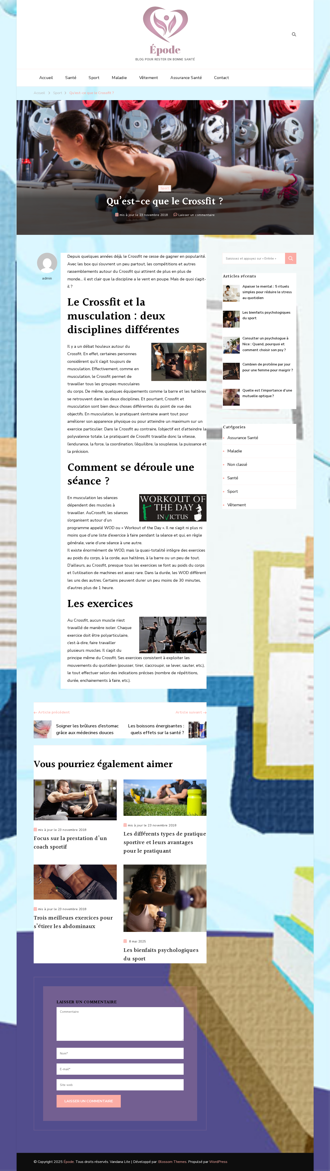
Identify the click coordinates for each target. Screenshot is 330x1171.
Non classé (237, 464)
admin (47, 278)
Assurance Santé (186, 77)
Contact (221, 77)
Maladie (119, 77)
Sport (94, 77)
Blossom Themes (172, 1161)
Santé (70, 77)
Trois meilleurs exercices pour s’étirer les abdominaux (73, 922)
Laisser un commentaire (196, 215)
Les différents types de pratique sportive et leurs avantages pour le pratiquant (164, 843)
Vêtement (148, 77)
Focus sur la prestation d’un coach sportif (70, 843)
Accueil (46, 77)
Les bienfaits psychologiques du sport (160, 954)
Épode (165, 49)
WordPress (218, 1161)
